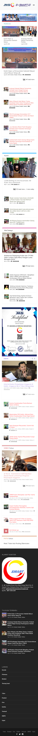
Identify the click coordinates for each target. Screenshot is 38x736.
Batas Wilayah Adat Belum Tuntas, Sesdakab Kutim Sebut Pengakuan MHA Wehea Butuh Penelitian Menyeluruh (21, 103)
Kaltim (18, 388)
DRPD (14, 388)
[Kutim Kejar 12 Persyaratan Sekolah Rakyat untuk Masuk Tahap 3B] (10, 31)
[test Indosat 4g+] (6, 531)
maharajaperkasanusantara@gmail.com (17, 589)
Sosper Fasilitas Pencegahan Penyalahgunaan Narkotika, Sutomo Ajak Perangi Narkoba (21, 507)
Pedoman (4, 674)
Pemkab (15, 74)
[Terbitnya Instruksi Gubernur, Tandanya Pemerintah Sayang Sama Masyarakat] (6, 287)
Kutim (12, 74)
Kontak (4, 670)
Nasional (4, 711)
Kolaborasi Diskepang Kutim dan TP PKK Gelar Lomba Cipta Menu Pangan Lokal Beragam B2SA (18, 257)
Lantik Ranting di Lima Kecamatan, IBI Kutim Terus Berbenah (17, 181)
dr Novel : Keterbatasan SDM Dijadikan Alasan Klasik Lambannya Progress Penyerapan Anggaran (18, 476)
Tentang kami (6, 683)
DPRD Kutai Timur (17, 479)
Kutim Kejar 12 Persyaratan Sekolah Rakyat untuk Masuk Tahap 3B (19, 72)
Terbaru (19, 74)
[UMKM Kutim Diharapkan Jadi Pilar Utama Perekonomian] (6, 495)
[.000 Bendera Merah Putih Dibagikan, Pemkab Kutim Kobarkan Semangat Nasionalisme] (6, 128)
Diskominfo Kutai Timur (24, 498)
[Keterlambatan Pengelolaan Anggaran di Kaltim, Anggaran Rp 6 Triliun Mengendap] (19, 371)
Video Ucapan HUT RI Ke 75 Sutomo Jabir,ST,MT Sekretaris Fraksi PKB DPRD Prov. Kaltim (21, 520)
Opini (3, 720)
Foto (3, 702)
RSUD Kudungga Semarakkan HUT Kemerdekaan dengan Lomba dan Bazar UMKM (21, 115)
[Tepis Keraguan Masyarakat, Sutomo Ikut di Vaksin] (6, 426)
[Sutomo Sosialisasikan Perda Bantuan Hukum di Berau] (6, 404)
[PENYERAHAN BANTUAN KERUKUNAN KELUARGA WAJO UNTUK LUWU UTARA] (6, 210)
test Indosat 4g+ (14, 530)
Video (5, 481)
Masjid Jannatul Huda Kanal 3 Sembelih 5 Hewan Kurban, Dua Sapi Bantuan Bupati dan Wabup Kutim (22, 199)
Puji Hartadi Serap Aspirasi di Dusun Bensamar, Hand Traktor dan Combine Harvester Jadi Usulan (21, 297)
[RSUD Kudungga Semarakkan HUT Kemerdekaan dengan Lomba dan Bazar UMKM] (6, 115)
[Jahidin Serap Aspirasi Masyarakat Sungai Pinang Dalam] (6, 437)
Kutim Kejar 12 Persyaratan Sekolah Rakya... (10, 40)
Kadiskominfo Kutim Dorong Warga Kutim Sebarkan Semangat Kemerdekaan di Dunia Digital (21, 141)
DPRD (19, 511)
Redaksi (4, 679)
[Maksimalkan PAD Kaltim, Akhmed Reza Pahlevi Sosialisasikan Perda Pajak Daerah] (6, 415)
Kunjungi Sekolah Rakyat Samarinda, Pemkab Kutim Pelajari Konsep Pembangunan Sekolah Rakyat (20, 90)
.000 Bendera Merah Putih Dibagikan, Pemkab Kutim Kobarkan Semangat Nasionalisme (20, 128)
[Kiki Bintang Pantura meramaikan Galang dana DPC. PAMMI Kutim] (6, 221)
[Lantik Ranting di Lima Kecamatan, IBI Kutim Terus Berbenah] (19, 168)
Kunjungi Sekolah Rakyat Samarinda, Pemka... (27, 40)
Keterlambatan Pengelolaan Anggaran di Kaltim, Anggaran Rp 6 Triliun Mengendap (19, 385)
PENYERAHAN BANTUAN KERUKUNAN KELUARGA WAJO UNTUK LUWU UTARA (22, 211)
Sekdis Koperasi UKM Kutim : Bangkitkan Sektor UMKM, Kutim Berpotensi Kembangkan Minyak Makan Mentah (22, 276)
